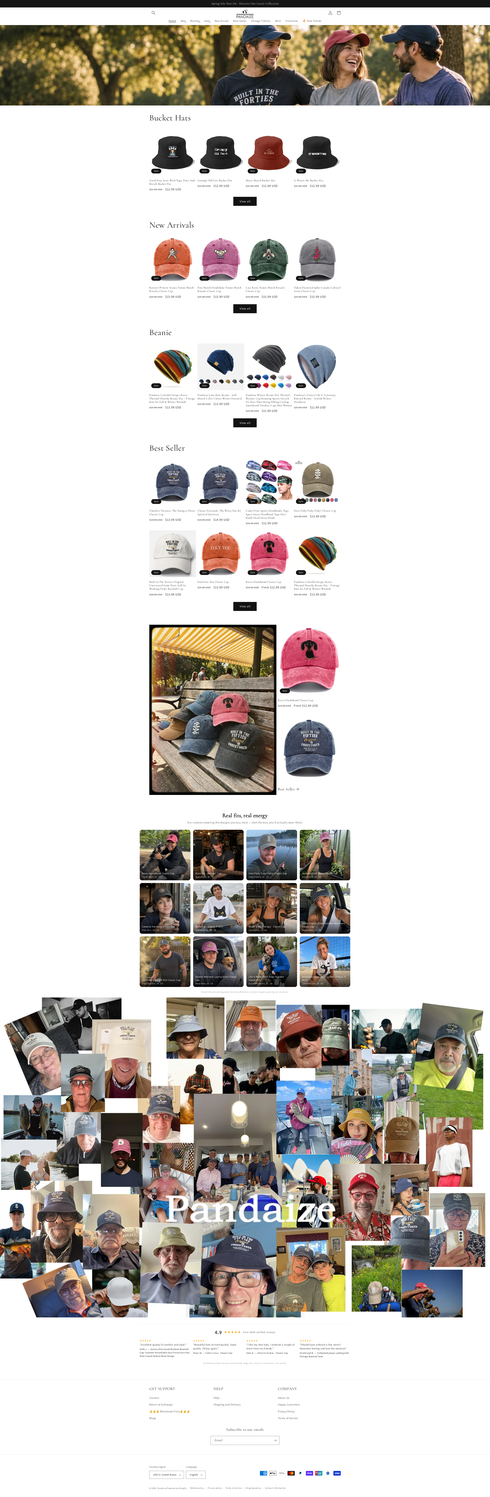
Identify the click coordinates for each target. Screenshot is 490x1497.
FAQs (217, 1398)
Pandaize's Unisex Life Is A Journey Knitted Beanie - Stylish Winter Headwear (315, 398)
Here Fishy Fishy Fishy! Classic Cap (315, 510)
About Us (283, 1398)
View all (245, 201)
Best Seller (286, 789)
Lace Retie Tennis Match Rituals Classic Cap (265, 289)
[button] (153, 13)
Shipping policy (253, 1488)
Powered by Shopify (177, 1488)
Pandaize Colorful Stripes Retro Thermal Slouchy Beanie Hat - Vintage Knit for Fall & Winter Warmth (172, 398)
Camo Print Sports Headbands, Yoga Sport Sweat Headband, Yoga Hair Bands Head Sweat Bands (267, 514)
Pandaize (162, 1488)
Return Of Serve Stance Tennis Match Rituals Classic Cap (171, 289)
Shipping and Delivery (227, 1404)
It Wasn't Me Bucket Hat (308, 180)
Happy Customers (289, 1404)
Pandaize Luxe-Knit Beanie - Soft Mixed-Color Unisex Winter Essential (220, 396)
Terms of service (234, 1488)
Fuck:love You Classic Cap (213, 582)
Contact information (275, 1488)
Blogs (152, 1418)
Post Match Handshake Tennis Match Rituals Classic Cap (220, 289)
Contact (154, 1398)
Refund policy (197, 1488)
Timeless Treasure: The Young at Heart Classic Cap (172, 512)
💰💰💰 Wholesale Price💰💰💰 (169, 1411)
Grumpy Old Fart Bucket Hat (215, 180)
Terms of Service (288, 1418)
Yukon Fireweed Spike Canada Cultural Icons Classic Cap (317, 289)
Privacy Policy (286, 1411)
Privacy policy (215, 1488)
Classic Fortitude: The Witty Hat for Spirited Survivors (219, 512)
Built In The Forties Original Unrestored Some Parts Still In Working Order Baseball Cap (167, 585)
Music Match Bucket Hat (260, 180)
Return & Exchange (160, 1404)
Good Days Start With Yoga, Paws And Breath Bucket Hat (172, 182)
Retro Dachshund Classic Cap (263, 582)
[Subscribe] (275, 1440)
